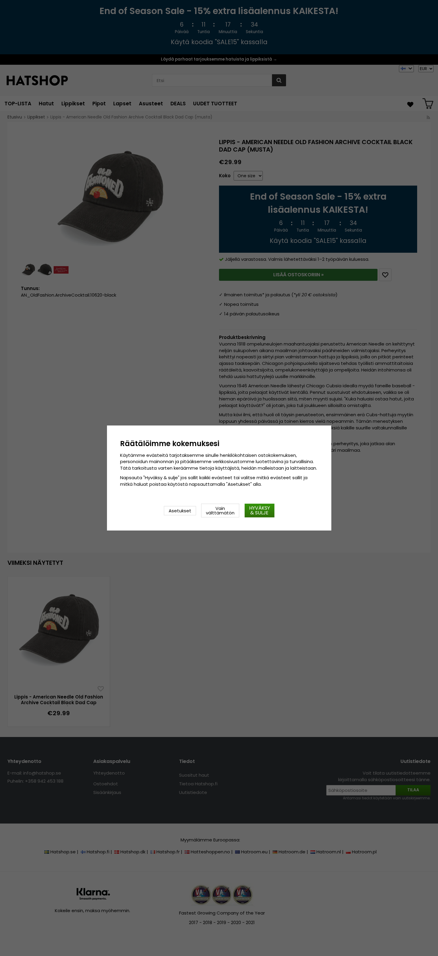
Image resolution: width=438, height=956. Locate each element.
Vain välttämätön (220, 510)
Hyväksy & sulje (259, 510)
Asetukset (180, 511)
